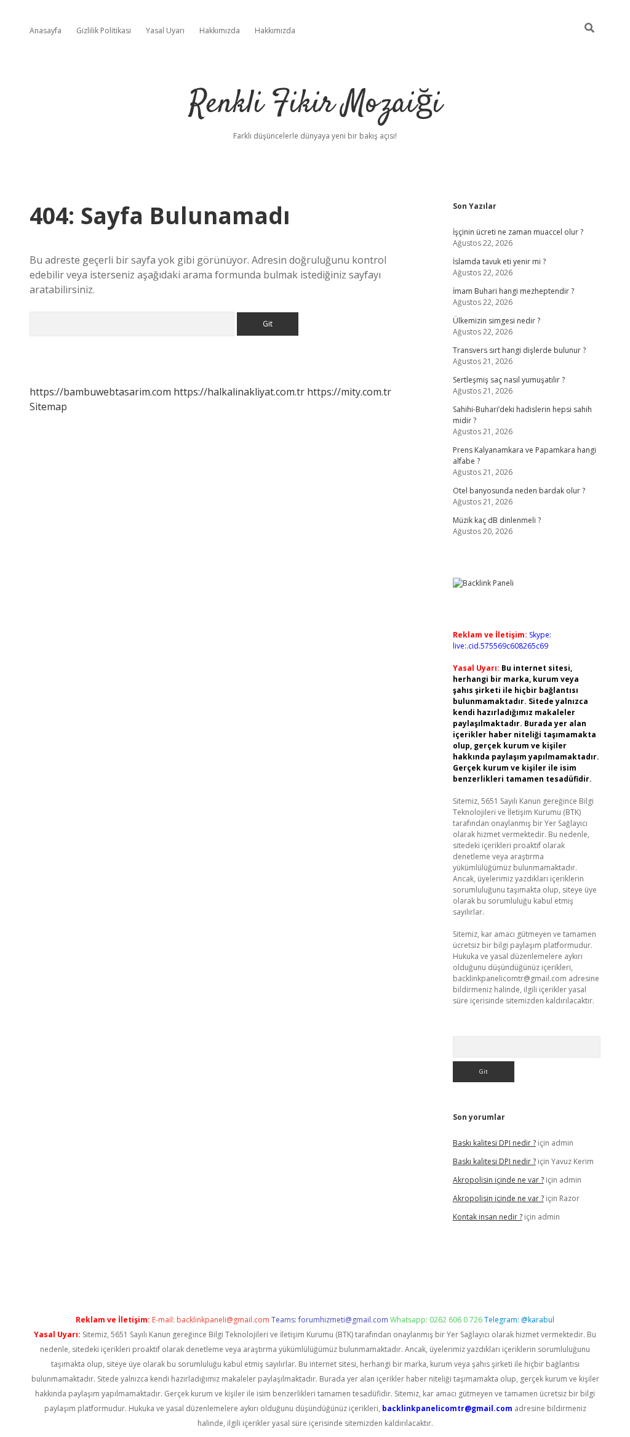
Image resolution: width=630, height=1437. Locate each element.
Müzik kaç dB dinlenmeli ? (497, 520)
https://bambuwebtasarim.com (100, 392)
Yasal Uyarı (165, 30)
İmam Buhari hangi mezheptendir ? (513, 291)
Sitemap (48, 406)
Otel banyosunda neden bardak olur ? (519, 490)
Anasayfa (46, 30)
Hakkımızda (219, 30)
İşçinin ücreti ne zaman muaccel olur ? (518, 232)
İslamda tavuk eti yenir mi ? (499, 261)
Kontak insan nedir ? (487, 1217)
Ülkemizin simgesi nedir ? (496, 320)
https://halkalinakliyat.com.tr (239, 392)
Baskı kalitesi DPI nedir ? (494, 1143)
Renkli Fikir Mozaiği (315, 104)
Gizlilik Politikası (103, 30)
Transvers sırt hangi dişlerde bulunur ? (519, 350)
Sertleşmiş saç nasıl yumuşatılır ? (509, 379)
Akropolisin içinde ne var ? (498, 1180)
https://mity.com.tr (349, 392)
